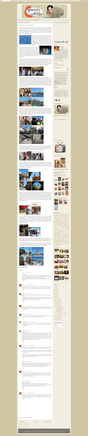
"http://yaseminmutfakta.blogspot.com (60, 90)
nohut (68, 231)
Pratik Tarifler (63, 235)
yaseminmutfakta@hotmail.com (59, 64)
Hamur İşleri (62, 225)
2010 (56, 293)
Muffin (62, 231)
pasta (68, 232)
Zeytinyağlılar (56, 245)
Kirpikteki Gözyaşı (25, 321)
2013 (56, 288)
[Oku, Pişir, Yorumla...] (60, 167)
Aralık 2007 (58, 299)
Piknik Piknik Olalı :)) (59, 309)
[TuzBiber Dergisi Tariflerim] (56, 204)
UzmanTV (67, 242)
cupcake (65, 218)
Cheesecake (56, 218)
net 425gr (65, 231)
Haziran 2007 (58, 314)
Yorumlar (57, 326)
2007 (56, 298)
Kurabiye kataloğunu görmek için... (60, 115)
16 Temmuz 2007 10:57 (32, 321)
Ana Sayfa (21, 19)
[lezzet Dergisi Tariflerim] (60, 203)
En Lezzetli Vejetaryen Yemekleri (63, 221)
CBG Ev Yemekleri (65, 217)
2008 (56, 296)
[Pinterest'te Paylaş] (26, 267)
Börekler (65, 216)
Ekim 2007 (58, 302)
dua (54, 220)
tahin (68, 240)
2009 (56, 295)
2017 (56, 285)
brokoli (68, 216)
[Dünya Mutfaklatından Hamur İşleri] (66, 195)
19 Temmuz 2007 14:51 (30, 371)
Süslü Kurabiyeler (61, 239)
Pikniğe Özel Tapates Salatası (60, 308)
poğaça (59, 235)
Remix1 (55, 236)
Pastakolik (56, 234)
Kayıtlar (57, 324)
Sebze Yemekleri (57, 237)
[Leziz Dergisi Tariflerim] (65, 203)
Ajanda (61, 214)
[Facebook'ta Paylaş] (25, 267)
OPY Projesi (27, 19)
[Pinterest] (67, 42)
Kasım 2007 (58, 300)
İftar (68, 225)
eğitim (68, 220)
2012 (56, 290)
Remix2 (58, 236)
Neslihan (23, 293)
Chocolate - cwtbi (61, 218)
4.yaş (54, 214)
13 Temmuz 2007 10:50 (28, 293)
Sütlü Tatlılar (64, 240)
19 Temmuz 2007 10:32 (27, 361)
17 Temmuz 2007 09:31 (30, 345)
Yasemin (23, 284)
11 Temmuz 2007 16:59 (30, 284)
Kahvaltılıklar (62, 226)
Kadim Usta (56, 226)
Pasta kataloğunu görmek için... (59, 114)
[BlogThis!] (23, 267)
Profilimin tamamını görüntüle (59, 60)
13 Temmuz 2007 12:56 (30, 305)
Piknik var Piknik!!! (59, 311)
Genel (65, 224)
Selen (23, 330)
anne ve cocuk (24, 314)
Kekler (67, 227)
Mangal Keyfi (63, 229)
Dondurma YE (67, 219)
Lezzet (63, 228)
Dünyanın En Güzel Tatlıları (61, 220)
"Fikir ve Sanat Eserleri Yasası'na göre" (60, 89)
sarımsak (68, 236)
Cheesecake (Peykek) (56, 253)
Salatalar (64, 236)
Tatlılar (55, 241)
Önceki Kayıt (48, 421)
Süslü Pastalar (58, 240)
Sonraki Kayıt (22, 421)
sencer (61, 237)
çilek (66, 218)
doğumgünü (63, 219)
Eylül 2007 (58, 304)
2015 (56, 287)
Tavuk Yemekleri (60, 241)
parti (65, 232)
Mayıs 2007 (58, 316)
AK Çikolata (64, 214)
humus (66, 225)
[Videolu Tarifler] (60, 153)
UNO (59, 242)
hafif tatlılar (58, 225)
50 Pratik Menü (58, 214)
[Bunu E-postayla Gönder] (22, 267)
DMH (60, 219)
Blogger (53, 431)
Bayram (57, 215)
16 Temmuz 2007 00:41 (30, 314)
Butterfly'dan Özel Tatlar (58, 217)
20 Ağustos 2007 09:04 (30, 392)
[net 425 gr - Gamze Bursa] (66, 190)
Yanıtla (23, 281)
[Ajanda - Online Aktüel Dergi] (56, 209)
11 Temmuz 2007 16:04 (27, 272)
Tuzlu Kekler (56, 242)
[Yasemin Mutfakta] (55, 42)
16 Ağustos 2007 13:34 (27, 381)
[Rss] (57, 42)
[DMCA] (57, 100)
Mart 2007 (58, 319)
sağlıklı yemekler (61, 236)
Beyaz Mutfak (61, 215)
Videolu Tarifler (57, 243)
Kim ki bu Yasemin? (35, 19)
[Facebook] (59, 42)
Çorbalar (58, 219)
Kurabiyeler (56, 228)
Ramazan (67, 235)
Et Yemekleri (56, 222)
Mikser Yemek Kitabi (57, 231)
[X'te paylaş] (24, 267)
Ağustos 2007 (58, 305)
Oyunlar (63, 232)
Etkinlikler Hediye (62, 222)
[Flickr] (65, 42)
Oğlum (55, 232)
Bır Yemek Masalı (60, 216)
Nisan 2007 (58, 317)
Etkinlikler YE (60, 224)
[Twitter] (61, 42)
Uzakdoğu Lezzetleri (62, 242)
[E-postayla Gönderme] (20, 267)
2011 (56, 291)
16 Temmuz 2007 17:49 (27, 330)
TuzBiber (67, 241)
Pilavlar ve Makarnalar (61, 269)
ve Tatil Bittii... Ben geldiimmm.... (61, 312)
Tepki (65, 241)
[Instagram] (63, 42)
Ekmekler (56, 221)
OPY (59, 232)
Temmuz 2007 (58, 307)
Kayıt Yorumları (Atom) (25, 423)
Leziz (60, 228)
